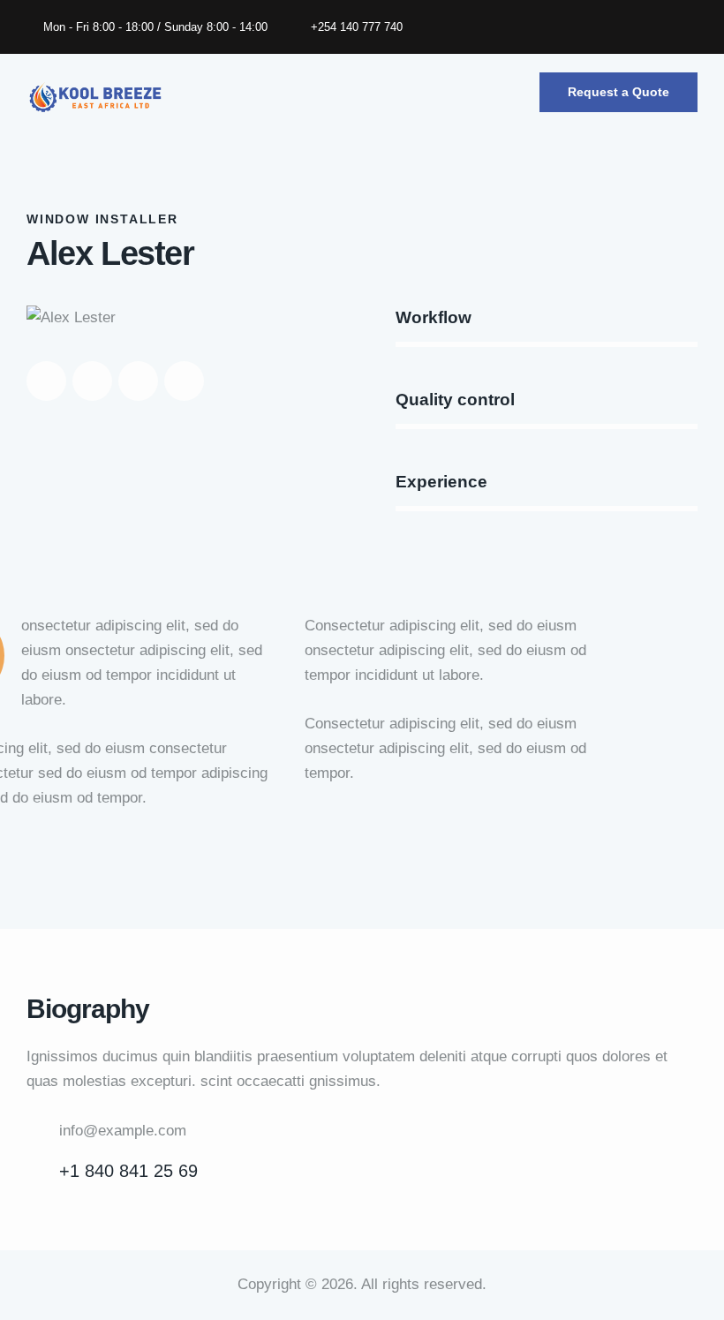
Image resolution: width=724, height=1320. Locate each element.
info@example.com (122, 1130)
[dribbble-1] (138, 381)
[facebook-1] (563, 27)
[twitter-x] (605, 27)
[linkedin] (690, 27)
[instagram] (648, 27)
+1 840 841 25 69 (128, 1170)
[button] (511, 97)
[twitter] (92, 381)
